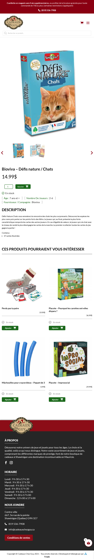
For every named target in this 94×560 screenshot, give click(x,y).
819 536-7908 (17, 523)
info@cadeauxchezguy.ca (22, 529)
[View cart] (81, 22)
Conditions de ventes (18, 537)
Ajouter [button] (8, 328)
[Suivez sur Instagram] (11, 463)
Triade (47, 556)
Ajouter (20, 186)
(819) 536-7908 (48, 10)
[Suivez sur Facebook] (6, 463)
